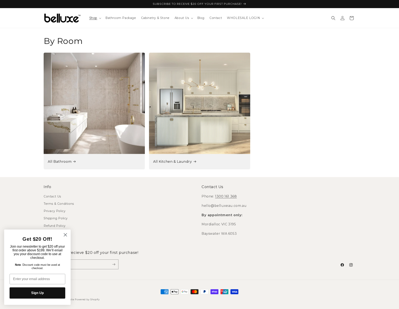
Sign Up (37, 293)
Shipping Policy (56, 218)
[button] (95, 18)
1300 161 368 (226, 196)
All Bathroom (59, 162)
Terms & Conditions (59, 204)
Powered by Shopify (87, 299)
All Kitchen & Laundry (172, 162)
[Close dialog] (65, 234)
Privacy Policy (54, 211)
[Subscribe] (113, 264)
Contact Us (52, 196)
